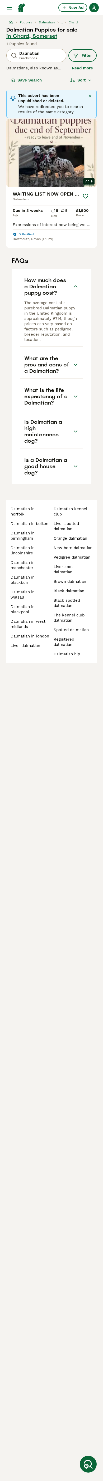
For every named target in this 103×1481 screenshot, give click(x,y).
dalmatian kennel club (70, 512)
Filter (87, 55)
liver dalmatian (25, 645)
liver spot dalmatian (63, 569)
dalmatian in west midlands (28, 624)
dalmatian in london (30, 636)
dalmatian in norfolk (23, 512)
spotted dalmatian (71, 629)
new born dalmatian (73, 547)
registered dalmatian (64, 642)
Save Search (29, 80)
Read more (82, 68)
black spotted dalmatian (67, 603)
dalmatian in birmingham (23, 536)
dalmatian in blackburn (23, 580)
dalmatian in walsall (23, 595)
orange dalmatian (70, 538)
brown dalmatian (70, 581)
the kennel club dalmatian (69, 618)
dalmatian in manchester (23, 565)
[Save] (85, 196)
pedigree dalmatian (72, 557)
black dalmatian (69, 591)
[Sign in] (94, 7)
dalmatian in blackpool (23, 609)
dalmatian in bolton (29, 523)
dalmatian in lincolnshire (23, 550)
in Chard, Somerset (31, 36)
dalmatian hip (67, 654)
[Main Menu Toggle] (9, 7)
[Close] (90, 96)
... (61, 22)
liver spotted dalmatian (66, 526)
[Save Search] (88, 1464)
